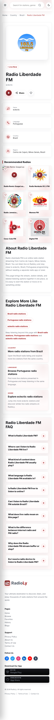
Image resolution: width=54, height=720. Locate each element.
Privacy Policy (11, 637)
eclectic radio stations (18, 326)
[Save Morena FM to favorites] (31, 195)
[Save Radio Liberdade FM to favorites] (31, 93)
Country (13, 15)
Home (4, 15)
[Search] (39, 5)
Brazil (22, 15)
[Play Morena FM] (39, 201)
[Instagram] (18, 658)
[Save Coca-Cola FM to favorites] (5, 221)
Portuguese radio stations (19, 320)
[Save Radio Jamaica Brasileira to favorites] (5, 195)
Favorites (9, 619)
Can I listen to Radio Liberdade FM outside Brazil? (23, 503)
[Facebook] (7, 658)
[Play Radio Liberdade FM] (9, 93)
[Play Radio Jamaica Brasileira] (14, 201)
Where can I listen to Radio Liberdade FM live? (22, 448)
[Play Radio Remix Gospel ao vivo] (14, 174)
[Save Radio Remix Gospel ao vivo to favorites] (5, 169)
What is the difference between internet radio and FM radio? (22, 530)
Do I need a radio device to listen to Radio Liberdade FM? (23, 560)
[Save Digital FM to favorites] (31, 221)
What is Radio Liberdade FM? (23, 435)
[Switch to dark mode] (49, 5)
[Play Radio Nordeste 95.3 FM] (39, 174)
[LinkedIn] (24, 658)
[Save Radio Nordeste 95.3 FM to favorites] (31, 169)
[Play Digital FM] (39, 227)
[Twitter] (12, 658)
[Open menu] (5, 5)
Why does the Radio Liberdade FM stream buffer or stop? (23, 546)
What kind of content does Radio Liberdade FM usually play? (22, 462)
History (8, 622)
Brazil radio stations (17, 314)
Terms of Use (10, 643)
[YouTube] (30, 658)
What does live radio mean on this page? (23, 516)
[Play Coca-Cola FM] (14, 227)
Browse (8, 616)
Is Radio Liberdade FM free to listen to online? (23, 490)
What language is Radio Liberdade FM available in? (22, 477)
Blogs (7, 625)
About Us (9, 640)
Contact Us (9, 646)
